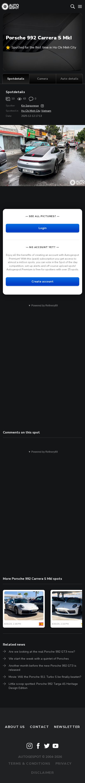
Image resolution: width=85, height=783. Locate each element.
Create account (42, 281)
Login (43, 228)
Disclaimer (42, 772)
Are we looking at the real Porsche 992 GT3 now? (42, 652)
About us (15, 727)
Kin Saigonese (30, 105)
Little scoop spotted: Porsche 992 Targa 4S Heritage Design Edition (43, 686)
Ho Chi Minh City (30, 110)
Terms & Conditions (29, 763)
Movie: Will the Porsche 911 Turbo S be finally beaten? (45, 677)
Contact (39, 727)
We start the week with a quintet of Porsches (39, 659)
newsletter (67, 727)
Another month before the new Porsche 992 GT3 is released (42, 668)
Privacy (63, 763)
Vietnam (46, 110)
